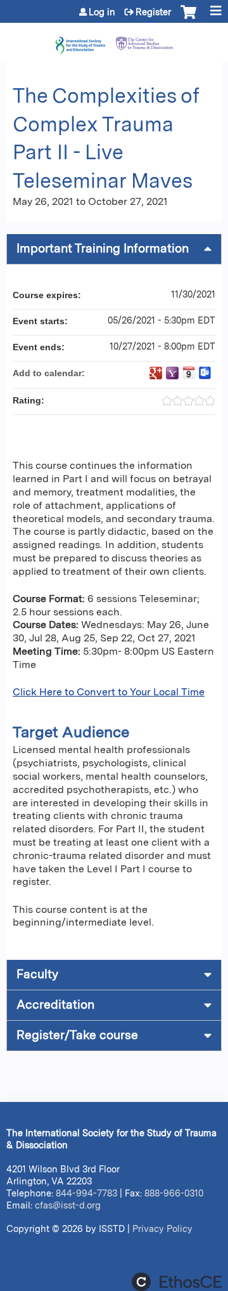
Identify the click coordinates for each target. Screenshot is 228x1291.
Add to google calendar (155, 373)
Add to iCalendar (188, 372)
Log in (102, 12)
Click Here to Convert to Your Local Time (109, 692)
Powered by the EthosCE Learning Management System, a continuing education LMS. (177, 1282)
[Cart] (188, 18)
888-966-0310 (173, 1193)
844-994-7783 (86, 1193)
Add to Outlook (205, 373)
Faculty (37, 974)
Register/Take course (77, 1035)
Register (153, 12)
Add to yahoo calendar (172, 373)
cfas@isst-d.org (68, 1205)
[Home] (114, 39)
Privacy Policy (162, 1228)
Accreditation (55, 1004)
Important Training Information (102, 248)
